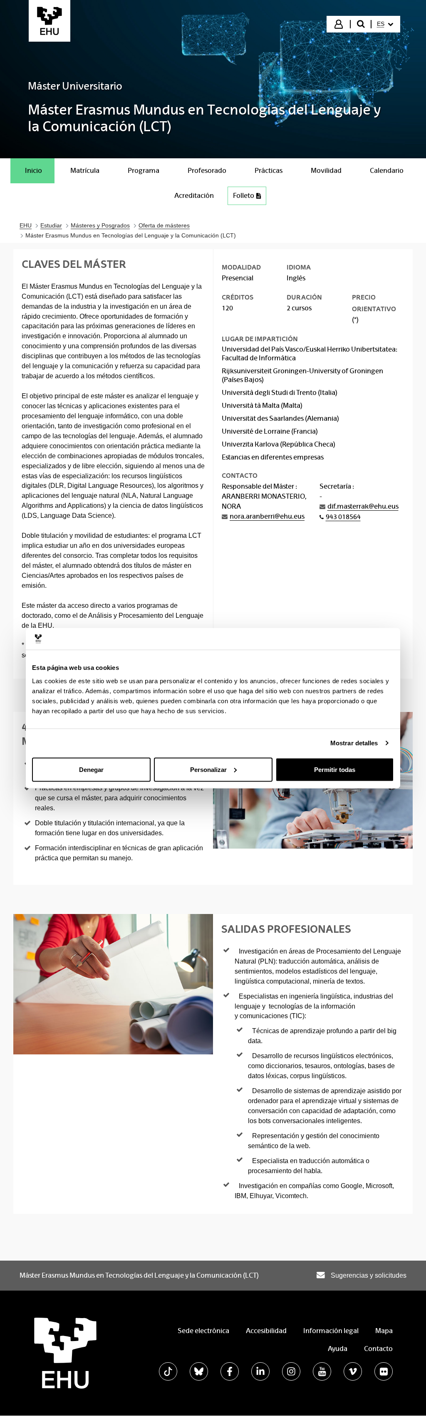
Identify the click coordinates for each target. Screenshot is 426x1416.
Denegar (91, 769)
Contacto (378, 1349)
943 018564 (343, 517)
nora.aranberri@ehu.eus (267, 516)
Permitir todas (334, 769)
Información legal (331, 1331)
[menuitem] (385, 24)
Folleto (243, 196)
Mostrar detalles (354, 743)
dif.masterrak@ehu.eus (363, 506)
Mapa (384, 1331)
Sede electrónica (203, 1331)
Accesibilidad (266, 1331)
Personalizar (208, 769)
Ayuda (337, 1349)
